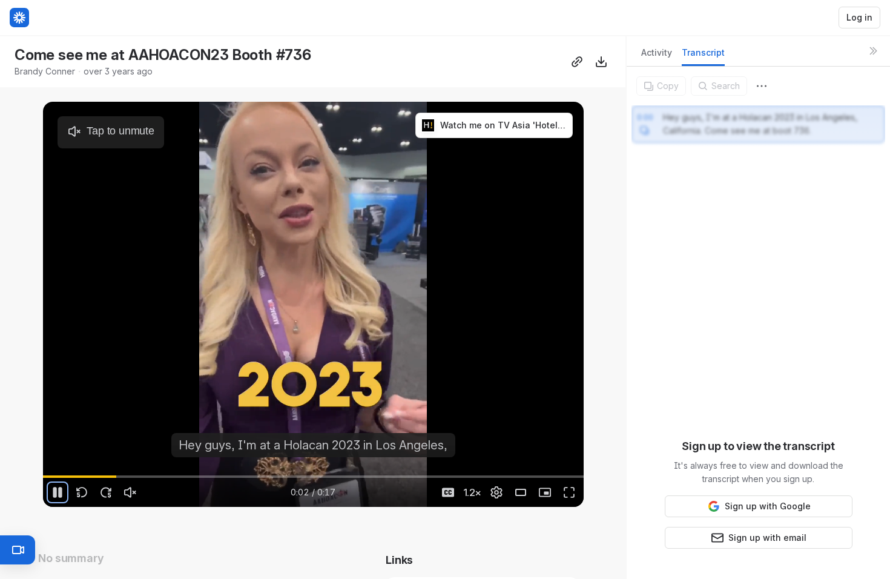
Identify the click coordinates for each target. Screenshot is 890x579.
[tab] (656, 56)
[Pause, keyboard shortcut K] (57, 492)
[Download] (601, 61)
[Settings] (496, 492)
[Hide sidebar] (873, 51)
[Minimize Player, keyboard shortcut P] (545, 492)
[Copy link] (577, 61)
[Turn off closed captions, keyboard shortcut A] (448, 492)
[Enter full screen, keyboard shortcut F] (569, 492)
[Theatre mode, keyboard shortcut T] (520, 492)
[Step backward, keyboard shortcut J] (81, 492)
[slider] (313, 476)
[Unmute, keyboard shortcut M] (130, 492)
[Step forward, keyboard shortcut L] (106, 492)
